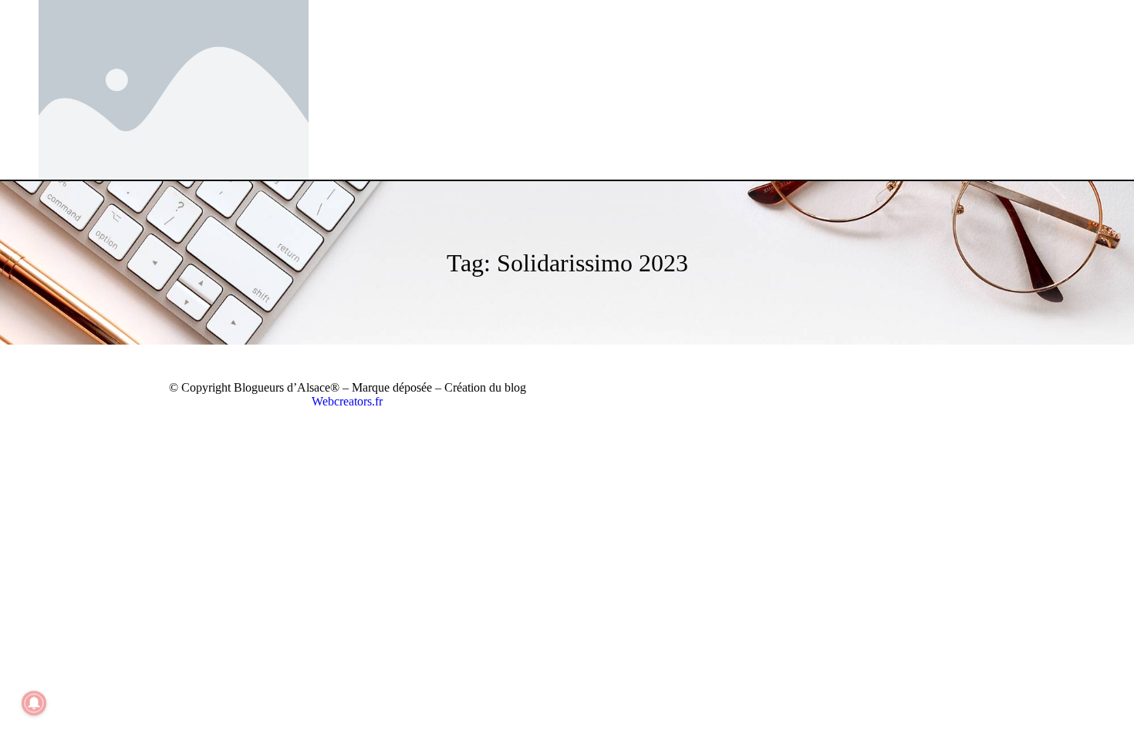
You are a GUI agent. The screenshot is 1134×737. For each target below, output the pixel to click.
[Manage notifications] (34, 703)
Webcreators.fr (347, 401)
